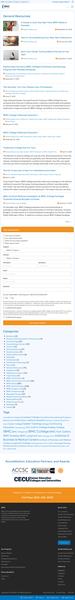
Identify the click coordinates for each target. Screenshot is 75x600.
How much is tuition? (13, 235)
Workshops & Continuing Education (13, 567)
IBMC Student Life (50, 152)
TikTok (60, 579)
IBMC (7, 431)
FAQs (3, 579)
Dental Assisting (11, 91)
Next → (68, 221)
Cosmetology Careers (24, 73)
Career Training (31, 423)
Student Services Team (66, 514)
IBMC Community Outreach (18, 380)
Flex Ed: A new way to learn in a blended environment (29, 170)
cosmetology (20, 427)
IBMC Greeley (11, 435)
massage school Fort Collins (42, 443)
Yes (6, 298)
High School (24, 152)
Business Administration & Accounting (23, 338)
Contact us (5, 576)
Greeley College (55, 427)
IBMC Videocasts (50, 119)
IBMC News (37, 136)
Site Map (71, 592)
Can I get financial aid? (13, 238)
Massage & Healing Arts (9, 559)
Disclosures (64, 543)
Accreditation (62, 523)
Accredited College (11, 417)
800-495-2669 (43, 497)
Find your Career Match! (60, 2)
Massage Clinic (63, 528)
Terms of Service (48, 592)
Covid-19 (10, 346)
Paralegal (22, 93)
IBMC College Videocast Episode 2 (20, 132)
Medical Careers (27, 446)
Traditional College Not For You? (19, 147)
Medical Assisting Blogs (16, 396)
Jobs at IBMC (62, 537)
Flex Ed (7, 174)
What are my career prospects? (16, 241)
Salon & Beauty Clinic (65, 531)
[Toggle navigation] (72, 7)
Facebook (61, 570)
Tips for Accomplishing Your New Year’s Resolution (46, 37)
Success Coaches (64, 559)
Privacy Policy (61, 592)
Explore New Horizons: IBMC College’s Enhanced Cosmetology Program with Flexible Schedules (34, 68)
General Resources (30, 29)
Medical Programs (41, 446)
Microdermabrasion (57, 446)
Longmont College (20, 443)
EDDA (8, 357)
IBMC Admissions (26, 136)
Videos (12, 121)
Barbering (10, 336)
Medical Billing (12, 399)
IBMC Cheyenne (20, 431)
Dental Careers (23, 91)
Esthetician (37, 73)
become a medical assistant (31, 420)
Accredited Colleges (30, 417)
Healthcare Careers (36, 119)
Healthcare (64, 91)
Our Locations (62, 511)
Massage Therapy (11, 93)
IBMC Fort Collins (60, 431)
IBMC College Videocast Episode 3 (20, 114)
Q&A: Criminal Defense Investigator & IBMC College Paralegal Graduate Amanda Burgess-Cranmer (33, 197)
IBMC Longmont (29, 435)
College (45, 423)
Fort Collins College (36, 427)
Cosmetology (10, 73)
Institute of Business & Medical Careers (36, 437)
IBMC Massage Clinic (46, 436)
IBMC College (38, 431)
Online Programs (55, 174)
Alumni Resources (64, 520)
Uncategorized (19, 76)
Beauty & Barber (6, 553)
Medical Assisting (11, 445)
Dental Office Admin (37, 91)
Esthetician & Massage (50, 73)
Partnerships (62, 525)
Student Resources (64, 517)
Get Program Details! (37, 323)
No (12, 298)
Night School (5, 561)
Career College (15, 423)
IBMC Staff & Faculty (15, 386)
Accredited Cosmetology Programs (55, 417)
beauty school (9, 420)
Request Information (65, 534)
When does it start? (12, 243)
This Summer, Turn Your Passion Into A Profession (27, 86)
